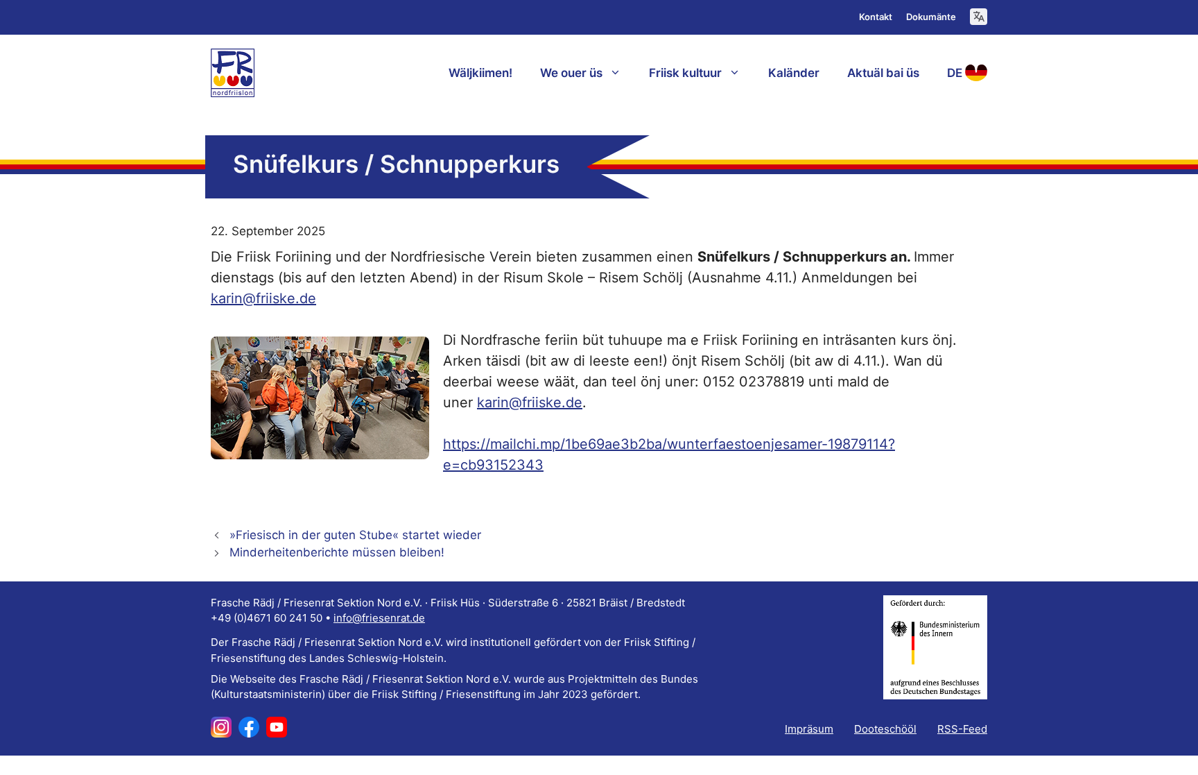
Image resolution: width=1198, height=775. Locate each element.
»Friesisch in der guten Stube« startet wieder (355, 535)
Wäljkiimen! (480, 73)
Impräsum (809, 728)
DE (954, 73)
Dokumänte (931, 16)
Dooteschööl (885, 728)
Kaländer (793, 73)
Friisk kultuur (685, 73)
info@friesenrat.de (379, 617)
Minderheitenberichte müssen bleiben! (336, 552)
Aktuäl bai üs (883, 73)
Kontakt (875, 16)
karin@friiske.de (263, 298)
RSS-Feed (962, 728)
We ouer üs (571, 73)
